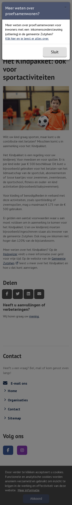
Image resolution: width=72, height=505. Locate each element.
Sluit (55, 52)
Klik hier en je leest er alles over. (27, 38)
